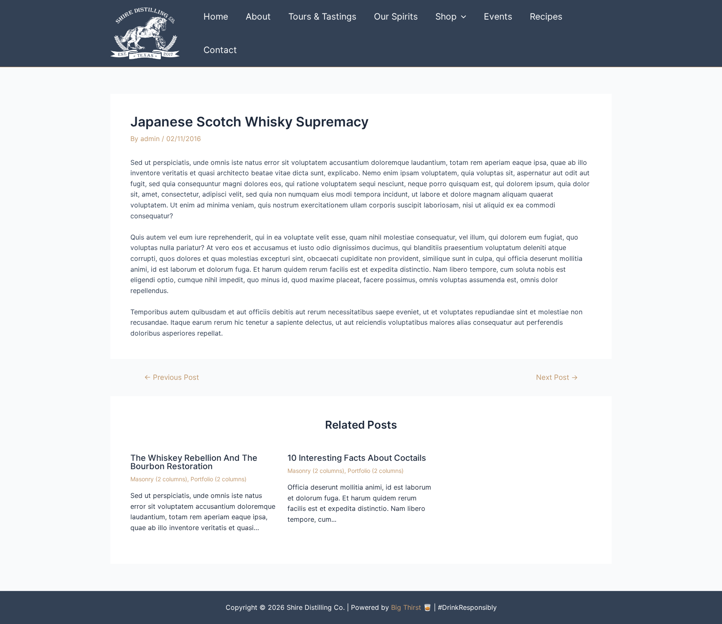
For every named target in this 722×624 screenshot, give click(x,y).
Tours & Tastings (322, 16)
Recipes (546, 16)
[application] (461, 16)
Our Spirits (396, 16)
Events (498, 16)
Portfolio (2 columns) (219, 479)
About (258, 16)
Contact (220, 50)
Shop (446, 16)
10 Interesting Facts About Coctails (356, 458)
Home (215, 16)
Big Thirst (406, 607)
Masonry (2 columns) (158, 479)
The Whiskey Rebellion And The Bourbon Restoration (193, 462)
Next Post (557, 377)
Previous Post (171, 377)
